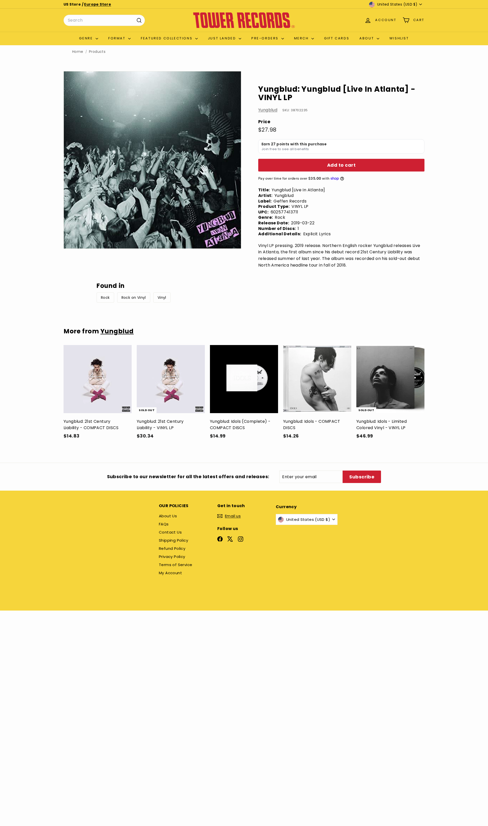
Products (97, 51)
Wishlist (399, 38)
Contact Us (170, 532)
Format (117, 38)
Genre (86, 38)
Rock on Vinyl (133, 297)
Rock (105, 297)
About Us (168, 516)
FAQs (164, 524)
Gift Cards (336, 38)
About (367, 38)
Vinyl (162, 297)
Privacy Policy (172, 556)
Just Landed (222, 38)
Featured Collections (167, 38)
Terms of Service (175, 564)
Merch (302, 38)
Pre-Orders (265, 38)
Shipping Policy (173, 540)
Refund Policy (172, 548)
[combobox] (104, 20)
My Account (170, 572)
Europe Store (97, 4)
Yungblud (267, 110)
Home (77, 51)
